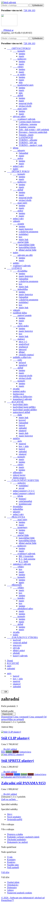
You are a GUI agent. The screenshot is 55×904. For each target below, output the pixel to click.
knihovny (19, 59)
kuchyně (17, 640)
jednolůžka (20, 289)
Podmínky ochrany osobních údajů (23, 837)
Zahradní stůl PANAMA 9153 (23, 783)
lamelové (23, 365)
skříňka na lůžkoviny (22, 396)
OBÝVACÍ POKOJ (19, 48)
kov (20, 237)
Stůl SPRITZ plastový (17, 760)
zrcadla (16, 388)
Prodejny (11, 862)
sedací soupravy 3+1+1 (23, 491)
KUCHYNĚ (15, 402)
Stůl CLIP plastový (15, 738)
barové (22, 425)
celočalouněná (25, 501)
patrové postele (22, 315)
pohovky (19, 483)
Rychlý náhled (9, 749)
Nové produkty (14, 817)
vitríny (18, 66)
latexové (23, 349)
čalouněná (23, 278)
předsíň (16, 653)
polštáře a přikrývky (22, 357)
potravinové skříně (21, 412)
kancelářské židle (27, 244)
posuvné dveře (25, 103)
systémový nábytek (24, 119)
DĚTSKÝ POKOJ (18, 171)
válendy (16, 221)
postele (18, 224)
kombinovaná (25, 504)
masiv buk (23, 239)
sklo (21, 82)
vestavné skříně (20, 642)
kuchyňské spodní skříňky (25, 409)
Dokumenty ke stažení (17, 842)
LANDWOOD (26, 137)
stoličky (16, 438)
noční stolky (21, 326)
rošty (17, 360)
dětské (22, 352)
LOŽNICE (14, 268)
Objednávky (12, 885)
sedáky (16, 263)
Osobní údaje (13, 882)
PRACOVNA (16, 517)
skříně (18, 95)
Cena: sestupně (36, 717)
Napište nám (13, 865)
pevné (21, 488)
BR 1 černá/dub (26, 556)
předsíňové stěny (23, 608)
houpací (22, 498)
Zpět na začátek (9, 799)
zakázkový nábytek (22, 564)
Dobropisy (12, 887)
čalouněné (23, 153)
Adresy (10, 890)
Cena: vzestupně (21, 717)
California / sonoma (28, 124)
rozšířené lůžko (20, 313)
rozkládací (23, 234)
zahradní (23, 428)
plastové (22, 430)
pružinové (23, 347)
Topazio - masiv (26, 135)
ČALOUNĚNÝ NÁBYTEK (23, 480)
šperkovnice (18, 394)
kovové (22, 420)
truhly (15, 169)
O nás (9, 857)
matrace (19, 339)
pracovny (17, 645)
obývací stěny (19, 116)
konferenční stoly (23, 85)
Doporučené (8, 714)
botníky (19, 598)
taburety (19, 150)
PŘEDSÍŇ (14, 585)
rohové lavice (19, 475)
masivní (22, 443)
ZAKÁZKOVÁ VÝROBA (22, 637)
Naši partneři (13, 867)
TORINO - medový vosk (30, 145)
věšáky (18, 566)
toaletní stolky (19, 391)
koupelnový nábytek (22, 399)
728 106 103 (29, 10)
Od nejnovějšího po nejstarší (23, 718)
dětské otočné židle (27, 250)
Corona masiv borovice (29, 121)
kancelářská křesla (27, 247)
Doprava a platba (15, 834)
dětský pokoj (19, 650)
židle (17, 415)
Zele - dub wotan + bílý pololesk (34, 129)
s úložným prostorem (28, 231)
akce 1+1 (23, 341)
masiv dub (23, 433)
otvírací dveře (25, 106)
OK (4, 692)
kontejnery (20, 527)
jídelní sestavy (19, 477)
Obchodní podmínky (16, 839)
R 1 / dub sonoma (27, 559)
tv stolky (19, 74)
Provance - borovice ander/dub (33, 132)
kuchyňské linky (20, 404)
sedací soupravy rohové (24, 493)
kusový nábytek (20, 655)
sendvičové (24, 344)
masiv (21, 56)
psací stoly (20, 108)
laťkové (22, 362)
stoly (17, 441)
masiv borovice (26, 229)
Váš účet (5, 872)
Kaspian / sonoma (27, 127)
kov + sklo (24, 446)
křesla (15, 148)
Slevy (9, 814)
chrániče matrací (26, 354)
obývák (16, 648)
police (18, 158)
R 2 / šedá (23, 561)
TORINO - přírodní (28, 140)
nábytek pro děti (23, 255)
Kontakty (11, 859)
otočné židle (21, 242)
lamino (22, 53)
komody (19, 51)
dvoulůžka (20, 271)
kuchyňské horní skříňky (24, 407)
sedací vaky (18, 166)
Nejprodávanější (14, 819)
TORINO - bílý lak (28, 142)
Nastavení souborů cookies (19, 892)
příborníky (18, 472)
